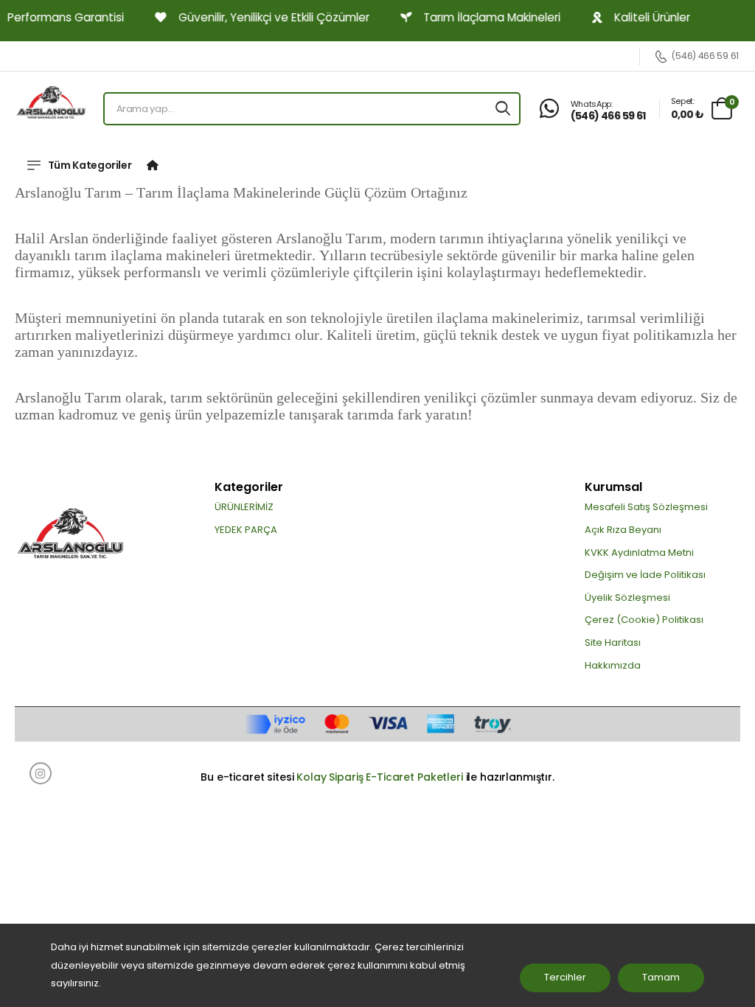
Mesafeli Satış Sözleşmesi (646, 507)
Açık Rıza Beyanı (623, 530)
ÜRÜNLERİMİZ (244, 507)
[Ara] (503, 108)
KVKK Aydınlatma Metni (639, 553)
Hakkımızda (613, 665)
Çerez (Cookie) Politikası (644, 620)
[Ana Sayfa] (152, 165)
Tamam (661, 977)
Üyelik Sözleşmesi (627, 597)
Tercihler (565, 977)
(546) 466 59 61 (705, 56)
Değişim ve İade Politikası (645, 575)
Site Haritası (613, 642)
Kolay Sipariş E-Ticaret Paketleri (379, 777)
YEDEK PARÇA (246, 530)
